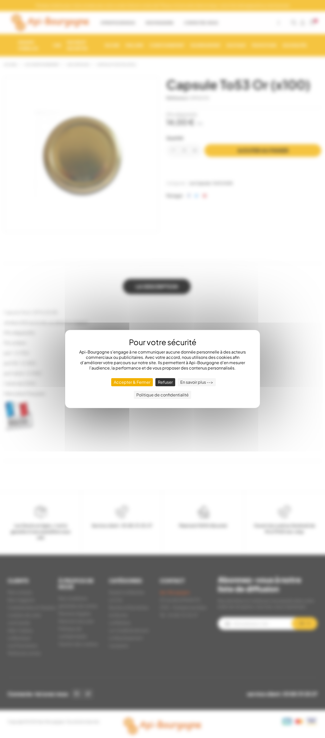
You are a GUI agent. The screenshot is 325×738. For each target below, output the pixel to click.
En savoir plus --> (196, 382)
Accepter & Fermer (132, 382)
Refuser (165, 382)
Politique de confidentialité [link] (162, 394)
